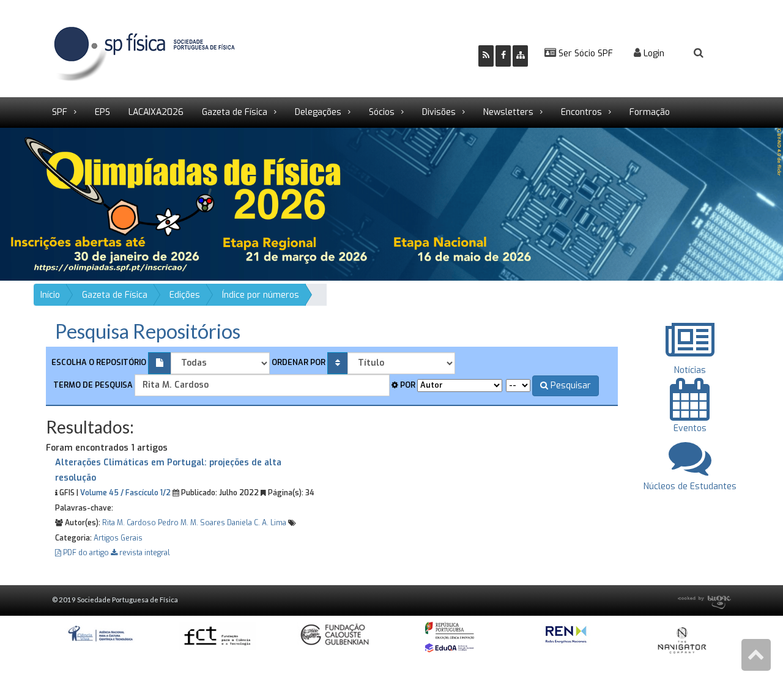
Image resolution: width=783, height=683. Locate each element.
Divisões (439, 112)
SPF (59, 112)
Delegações (318, 112)
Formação (649, 112)
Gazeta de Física (234, 112)
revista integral (143, 553)
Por (406, 385)
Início (50, 295)
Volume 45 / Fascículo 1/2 (125, 493)
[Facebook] (503, 56)
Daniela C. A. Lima (256, 523)
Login (652, 53)
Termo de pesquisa (92, 385)
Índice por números (260, 295)
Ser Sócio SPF (584, 53)
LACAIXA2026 (156, 112)
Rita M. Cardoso (129, 523)
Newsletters (508, 112)
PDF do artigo (86, 553)
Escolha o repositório (98, 362)
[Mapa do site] (520, 56)
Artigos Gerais (118, 538)
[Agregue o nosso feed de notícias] (486, 56)
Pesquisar (569, 385)
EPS (102, 112)
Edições (184, 295)
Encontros (581, 112)
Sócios (382, 112)
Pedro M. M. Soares (191, 523)
